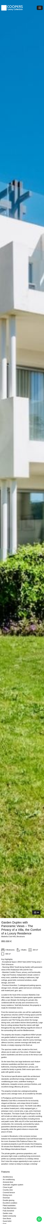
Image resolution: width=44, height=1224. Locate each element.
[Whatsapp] (39, 1219)
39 (38, 912)
